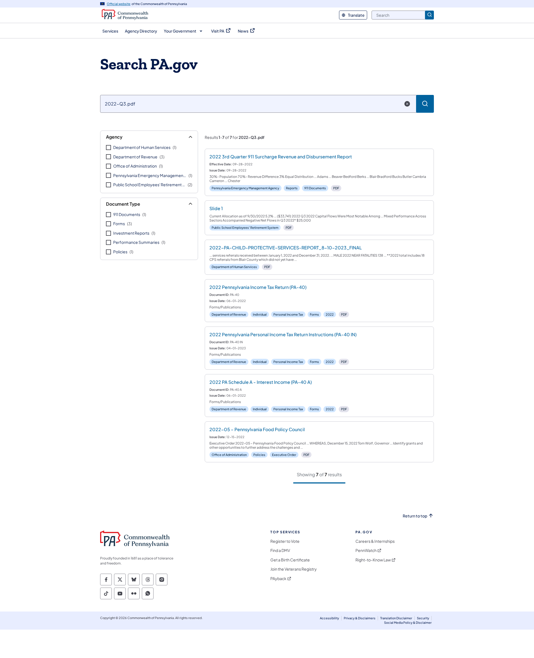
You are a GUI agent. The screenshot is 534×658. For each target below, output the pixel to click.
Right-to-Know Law (373, 560)
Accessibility (329, 618)
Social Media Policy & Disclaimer (408, 622)
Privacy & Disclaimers (359, 618)
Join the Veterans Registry (293, 569)
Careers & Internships (375, 541)
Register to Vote (285, 541)
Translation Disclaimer (396, 618)
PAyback (278, 578)
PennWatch (366, 550)
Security (423, 618)
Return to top (415, 516)
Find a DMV (280, 550)
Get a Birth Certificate (290, 560)
